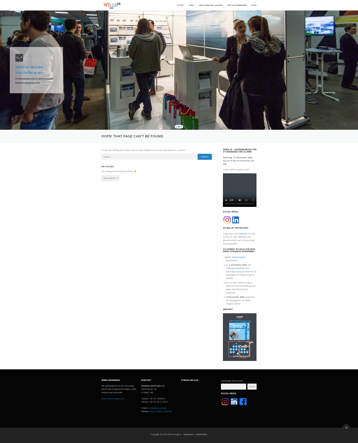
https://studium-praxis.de (160, 411)
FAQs (254, 5)
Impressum (188, 434)
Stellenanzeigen (239, 257)
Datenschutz (201, 434)
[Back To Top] (346, 428)
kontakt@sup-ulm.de (157, 408)
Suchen (252, 386)
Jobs (191, 5)
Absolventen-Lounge (210, 5)
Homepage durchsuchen (232, 380)
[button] (176, 126)
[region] (179, 70)
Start (180, 5)
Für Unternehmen (237, 5)
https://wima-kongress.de (112, 398)
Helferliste (243, 233)
